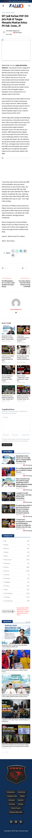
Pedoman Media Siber (16, 812)
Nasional (12, 12)
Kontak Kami (21, 792)
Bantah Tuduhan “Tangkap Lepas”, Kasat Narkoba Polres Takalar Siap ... (23, 378)
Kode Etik (20, 800)
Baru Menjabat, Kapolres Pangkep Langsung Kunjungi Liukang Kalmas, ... (23, 358)
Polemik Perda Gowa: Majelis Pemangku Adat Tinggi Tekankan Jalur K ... (8, 397)
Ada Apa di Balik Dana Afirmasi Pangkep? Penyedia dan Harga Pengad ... (7, 378)
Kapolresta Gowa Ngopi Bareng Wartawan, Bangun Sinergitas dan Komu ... (8, 358)
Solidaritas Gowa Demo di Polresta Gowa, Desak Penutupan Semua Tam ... (23, 397)
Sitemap (20, 804)
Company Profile (12, 796)
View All (28, 622)
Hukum (3, 12)
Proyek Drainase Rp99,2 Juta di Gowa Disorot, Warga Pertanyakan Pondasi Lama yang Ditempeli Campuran (24, 509)
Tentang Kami (11, 792)
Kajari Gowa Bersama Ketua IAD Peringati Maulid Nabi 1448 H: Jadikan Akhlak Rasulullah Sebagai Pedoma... (15, 695)
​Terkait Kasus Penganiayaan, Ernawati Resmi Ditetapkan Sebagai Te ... (23, 338)
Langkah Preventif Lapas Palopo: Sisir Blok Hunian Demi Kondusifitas (23, 495)
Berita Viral (7, 621)
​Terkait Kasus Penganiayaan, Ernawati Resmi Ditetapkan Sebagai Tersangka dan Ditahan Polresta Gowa (24, 523)
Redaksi (22, 796)
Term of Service (16, 808)
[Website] (16, 312)
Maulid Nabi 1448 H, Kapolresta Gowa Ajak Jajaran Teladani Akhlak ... (8, 337)
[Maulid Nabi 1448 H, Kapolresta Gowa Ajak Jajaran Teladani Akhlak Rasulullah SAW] (16, 634)
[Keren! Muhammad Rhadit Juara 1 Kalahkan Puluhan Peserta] (16, 659)
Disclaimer (12, 800)
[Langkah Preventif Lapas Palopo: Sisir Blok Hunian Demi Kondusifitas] (16, 709)
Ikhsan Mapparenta (14, 30)
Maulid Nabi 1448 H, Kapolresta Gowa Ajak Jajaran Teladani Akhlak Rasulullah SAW (23, 458)
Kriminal (8, 12)
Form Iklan (12, 804)
